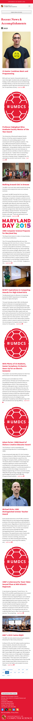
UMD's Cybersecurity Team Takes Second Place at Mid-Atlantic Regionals (16, 584)
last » (8, 675)
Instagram (10, 709)
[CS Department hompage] (16, 716)
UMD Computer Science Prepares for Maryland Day (16, 232)
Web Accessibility (5, 712)
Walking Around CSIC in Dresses (15, 184)
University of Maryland (16, 1)
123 (19, 672)
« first (3, 669)
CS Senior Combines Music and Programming (15, 72)
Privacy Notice (14, 712)
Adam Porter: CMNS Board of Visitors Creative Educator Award (16, 443)
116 (19, 669)
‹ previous (10, 669)
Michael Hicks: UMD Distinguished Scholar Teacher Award (15, 511)
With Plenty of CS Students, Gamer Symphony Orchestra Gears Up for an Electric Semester (14, 367)
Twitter (6, 709)
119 (3, 672)
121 (11, 672)
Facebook (2, 709)
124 (23, 672)
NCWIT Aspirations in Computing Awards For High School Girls (16, 291)
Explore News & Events (16, 12)
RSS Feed (17, 709)
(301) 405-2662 (12, 707)
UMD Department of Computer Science (13, 6)
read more (20, 87)
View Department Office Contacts (9, 693)
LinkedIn (13, 709)
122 (15, 672)
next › (3, 675)
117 (23, 669)
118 (27, 669)
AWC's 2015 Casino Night (13, 635)
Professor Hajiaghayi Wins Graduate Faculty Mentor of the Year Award (15, 129)
